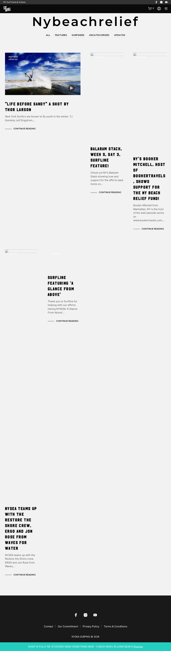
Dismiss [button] (138, 646)
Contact (48, 626)
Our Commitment (68, 626)
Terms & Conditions (115, 626)
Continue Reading (24, 128)
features (61, 35)
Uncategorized (99, 35)
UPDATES (119, 35)
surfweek (78, 35)
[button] (151, 8)
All (48, 35)
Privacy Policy (91, 626)
